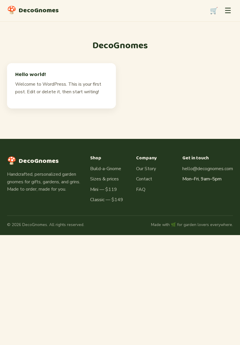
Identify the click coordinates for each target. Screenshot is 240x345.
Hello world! (30, 74)
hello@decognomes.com (207, 168)
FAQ (140, 189)
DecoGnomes (33, 10)
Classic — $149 (106, 199)
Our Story (146, 168)
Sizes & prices (104, 179)
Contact (144, 179)
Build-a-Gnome (105, 168)
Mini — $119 (103, 189)
